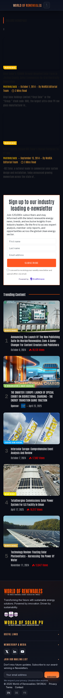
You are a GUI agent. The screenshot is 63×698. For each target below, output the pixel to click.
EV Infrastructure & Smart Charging (19, 386)
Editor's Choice (11, 330)
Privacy (53, 683)
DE (16, 692)
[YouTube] (22, 652)
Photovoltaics (10, 67)
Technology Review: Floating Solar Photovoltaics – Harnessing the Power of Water (32, 556)
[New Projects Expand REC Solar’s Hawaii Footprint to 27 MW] (31, 129)
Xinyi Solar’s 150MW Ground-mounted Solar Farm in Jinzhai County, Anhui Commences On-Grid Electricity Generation (31, 77)
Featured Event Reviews (13, 442)
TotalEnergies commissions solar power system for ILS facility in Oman (32, 502)
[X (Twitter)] (7, 652)
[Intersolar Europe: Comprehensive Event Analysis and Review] (31, 428)
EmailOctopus (38, 279)
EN (8, 692)
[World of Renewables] (11, 615)
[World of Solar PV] (23, 624)
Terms (9, 687)
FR (24, 692)
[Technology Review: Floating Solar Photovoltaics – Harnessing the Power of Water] (31, 531)
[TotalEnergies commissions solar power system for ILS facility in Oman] (31, 480)
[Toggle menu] (46, 5)
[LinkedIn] (15, 652)
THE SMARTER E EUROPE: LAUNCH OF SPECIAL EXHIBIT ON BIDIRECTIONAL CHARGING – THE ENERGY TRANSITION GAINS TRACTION (32, 396)
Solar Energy (10, 494)
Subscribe (52, 676)
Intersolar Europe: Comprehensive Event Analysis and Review (32, 451)
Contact (19, 687)
